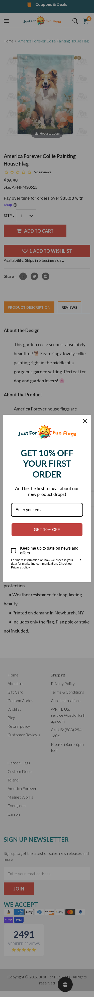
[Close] (85, 421)
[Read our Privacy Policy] (80, 561)
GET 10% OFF (47, 530)
